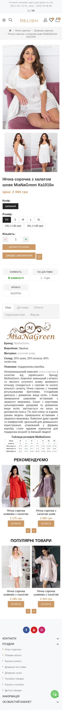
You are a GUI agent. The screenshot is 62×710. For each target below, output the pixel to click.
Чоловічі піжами (14, 678)
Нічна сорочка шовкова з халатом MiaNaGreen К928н (15, 514)
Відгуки (34, 314)
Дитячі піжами (13, 690)
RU (28, 10)
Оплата (38, 307)
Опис (8, 307)
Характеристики (15, 314)
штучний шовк (26, 353)
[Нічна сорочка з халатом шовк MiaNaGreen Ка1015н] (31, 87)
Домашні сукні (13, 672)
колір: (6, 200)
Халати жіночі (13, 661)
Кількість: (8, 234)
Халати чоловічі (14, 684)
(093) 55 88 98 (44, 6)
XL (38, 219)
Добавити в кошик (19, 247)
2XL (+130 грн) (13, 225)
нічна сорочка (47, 371)
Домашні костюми (15, 667)
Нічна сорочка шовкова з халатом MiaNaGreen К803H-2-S (16, 596)
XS (6, 219)
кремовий (10, 206)
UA (33, 10)
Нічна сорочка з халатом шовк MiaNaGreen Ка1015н (32, 35)
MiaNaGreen (21, 343)
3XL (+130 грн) (35, 225)
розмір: (7, 214)
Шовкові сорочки (43, 30)
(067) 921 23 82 (18, 6)
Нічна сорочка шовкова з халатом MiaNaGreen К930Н (46, 594)
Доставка (22, 307)
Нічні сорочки (22, 30)
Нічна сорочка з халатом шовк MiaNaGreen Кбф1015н (46, 515)
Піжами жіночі (13, 655)
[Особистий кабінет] (45, 20)
